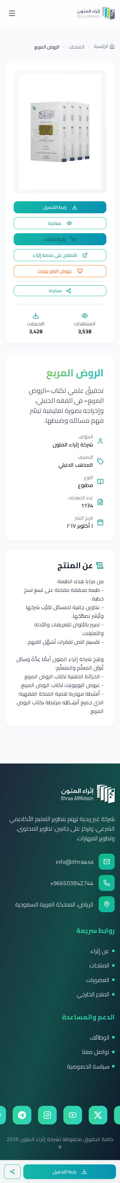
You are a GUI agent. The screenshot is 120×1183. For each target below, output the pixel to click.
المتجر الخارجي (93, 994)
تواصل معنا (95, 1051)
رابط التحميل (55, 207)
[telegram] (22, 1115)
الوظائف (99, 1037)
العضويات (97, 979)
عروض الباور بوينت (54, 271)
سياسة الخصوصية (88, 1066)
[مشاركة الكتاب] (12, 1171)
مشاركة (55, 290)
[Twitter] (98, 1115)
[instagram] (47, 1115)
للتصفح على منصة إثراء (55, 255)
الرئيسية (101, 46)
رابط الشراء (54, 239)
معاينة (54, 223)
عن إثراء (99, 950)
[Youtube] (72, 1115)
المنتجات (76, 47)
